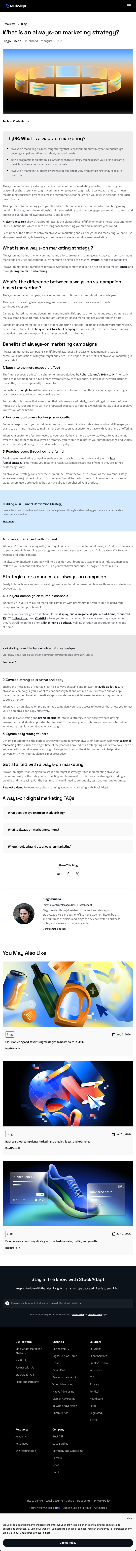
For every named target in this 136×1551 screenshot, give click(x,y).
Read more (8, 521)
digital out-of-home (102, 614)
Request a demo (13, 787)
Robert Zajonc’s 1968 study (97, 374)
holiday (36, 329)
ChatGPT (40, 618)
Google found (28, 390)
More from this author (54, 929)
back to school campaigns (61, 329)
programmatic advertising (30, 271)
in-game (83, 614)
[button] (128, 5)
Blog (24, 24)
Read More (11, 1048)
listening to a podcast (57, 623)
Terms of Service (95, 1314)
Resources (9, 24)
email (123, 267)
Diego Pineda (12, 41)
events (95, 260)
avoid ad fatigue (108, 687)
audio (73, 614)
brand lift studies (49, 718)
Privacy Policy (78, 1314)
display (63, 614)
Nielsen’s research (14, 222)
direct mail (21, 618)
